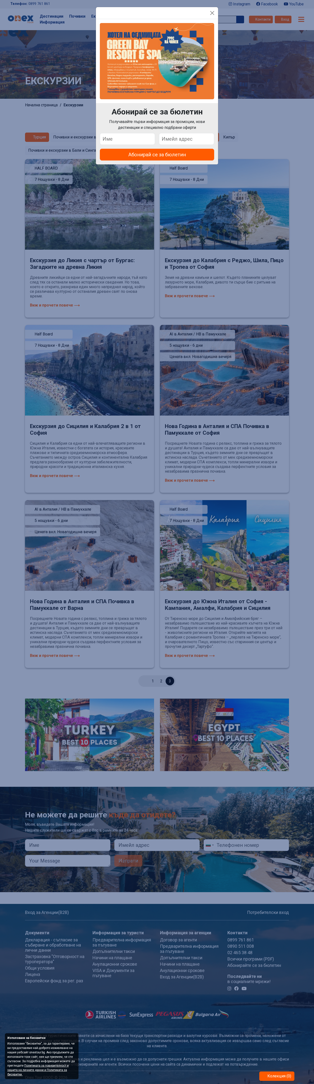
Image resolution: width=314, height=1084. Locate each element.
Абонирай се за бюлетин (157, 155)
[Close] (212, 13)
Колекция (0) (278, 1076)
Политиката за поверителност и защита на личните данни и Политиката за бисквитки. (38, 1070)
